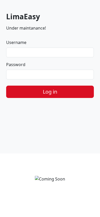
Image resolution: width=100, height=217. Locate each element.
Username (16, 42)
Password (15, 64)
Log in (50, 91)
